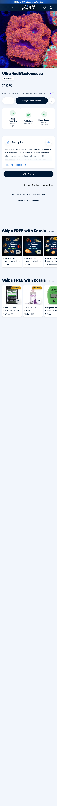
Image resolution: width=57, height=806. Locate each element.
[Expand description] (48, 142)
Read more (28, 164)
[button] (28, 200)
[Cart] (51, 7)
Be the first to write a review (28, 200)
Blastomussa (8, 78)
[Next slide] (52, 252)
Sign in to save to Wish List (52, 100)
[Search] (13, 7)
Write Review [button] (28, 174)
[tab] (32, 186)
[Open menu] (6, 7)
